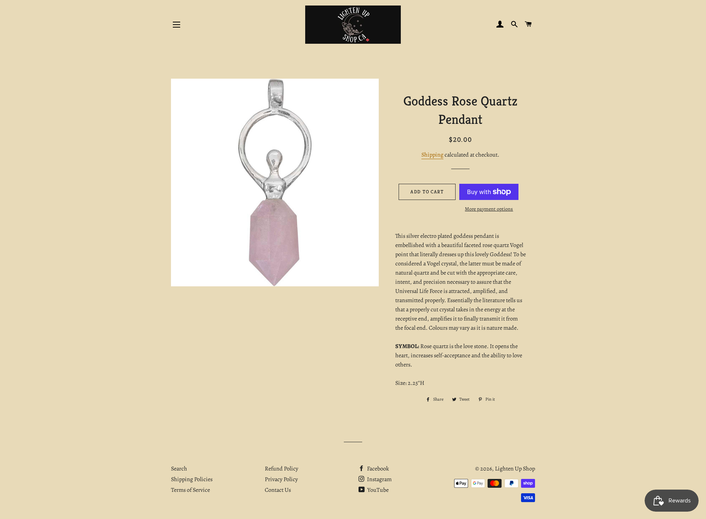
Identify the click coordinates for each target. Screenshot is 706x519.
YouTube (377, 490)
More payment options (489, 208)
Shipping (432, 155)
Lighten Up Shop (515, 469)
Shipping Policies (192, 479)
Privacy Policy (281, 479)
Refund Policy (281, 469)
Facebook (377, 469)
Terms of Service (190, 490)
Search (179, 469)
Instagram (379, 479)
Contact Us (278, 490)
